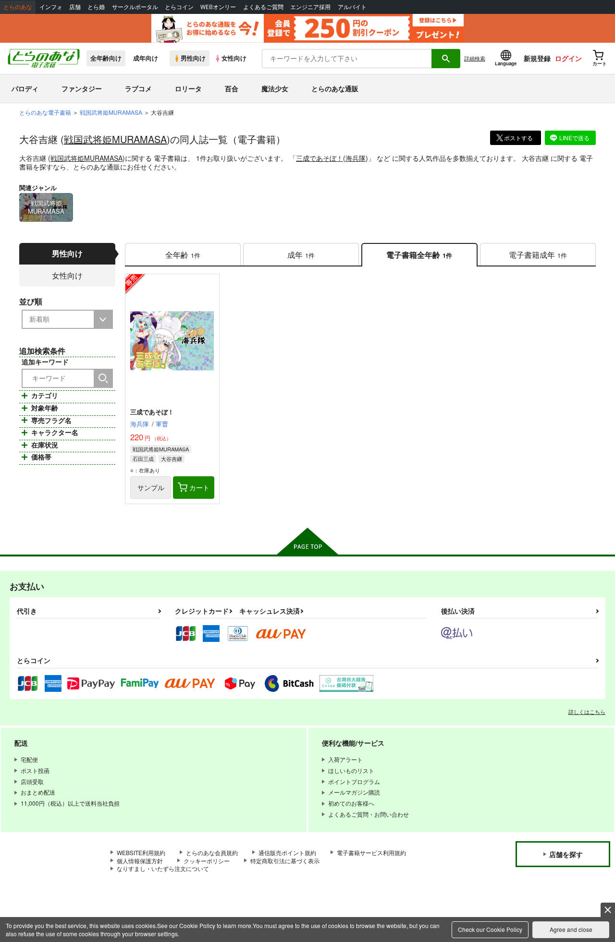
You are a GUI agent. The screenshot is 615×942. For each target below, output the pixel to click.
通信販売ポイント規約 (287, 852)
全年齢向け (106, 58)
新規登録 (537, 58)
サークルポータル (135, 7)
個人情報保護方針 (140, 861)
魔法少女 (274, 88)
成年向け (145, 58)
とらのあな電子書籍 (45, 112)
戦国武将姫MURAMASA (115, 139)
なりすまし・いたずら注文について (163, 868)
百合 (231, 88)
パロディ (25, 88)
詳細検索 (474, 58)
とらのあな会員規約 (212, 852)
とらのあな (17, 7)
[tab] (183, 254)
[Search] (103, 378)
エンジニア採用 (310, 7)
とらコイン (179, 7)
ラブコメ (138, 88)
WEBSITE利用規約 (141, 852)
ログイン (568, 58)
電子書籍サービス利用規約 (371, 852)
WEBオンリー (218, 7)
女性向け (233, 58)
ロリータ (188, 88)
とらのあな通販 (334, 88)
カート (199, 487)
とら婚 (96, 7)
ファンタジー (82, 88)
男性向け (193, 58)
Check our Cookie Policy (490, 929)
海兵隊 (355, 158)
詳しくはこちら (586, 711)
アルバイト (352, 7)
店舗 (75, 7)
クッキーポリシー (207, 861)
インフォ (50, 7)
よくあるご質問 (263, 7)
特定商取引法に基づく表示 (285, 861)
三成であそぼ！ (319, 158)
